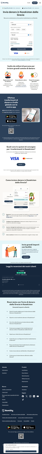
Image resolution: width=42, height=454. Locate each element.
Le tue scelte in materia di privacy (25, 417)
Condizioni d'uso (5, 414)
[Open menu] (40, 3)
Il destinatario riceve (15, 32)
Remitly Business (25, 375)
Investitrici (4, 373)
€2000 (18, 29)
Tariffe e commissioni (6, 389)
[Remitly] (4, 3)
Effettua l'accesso (26, 378)
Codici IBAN (4, 402)
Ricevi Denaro (25, 373)
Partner (3, 399)
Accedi (28, 2)
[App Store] (11, 121)
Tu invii (12, 22)
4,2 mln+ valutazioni (31, 8)
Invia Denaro (25, 370)
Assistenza (24, 389)
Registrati (35, 2)
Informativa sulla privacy (32, 414)
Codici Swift (4, 392)
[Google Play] (11, 116)
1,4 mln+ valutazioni (12, 8)
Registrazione (25, 381)
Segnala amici (5, 405)
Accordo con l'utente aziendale (18, 414)
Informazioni (5, 370)
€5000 (23, 29)
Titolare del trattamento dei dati (9, 417)
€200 (12, 29)
